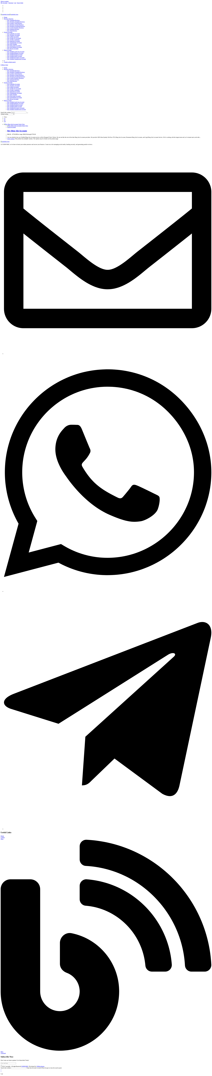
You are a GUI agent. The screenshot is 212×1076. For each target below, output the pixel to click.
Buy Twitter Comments (13, 90)
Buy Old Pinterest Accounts (14, 97)
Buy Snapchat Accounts (13, 91)
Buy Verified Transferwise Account (16, 109)
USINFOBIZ (24, 1066)
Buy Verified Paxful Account (14, 105)
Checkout (10, 3)
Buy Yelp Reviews (12, 81)
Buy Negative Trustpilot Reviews (16, 72)
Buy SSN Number (12, 94)
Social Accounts (8, 82)
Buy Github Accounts (13, 87)
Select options (11, 138)
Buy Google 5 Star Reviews (14, 73)
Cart (15, 3)
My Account (4, 3)
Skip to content (5, 1)
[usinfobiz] (107, 829)
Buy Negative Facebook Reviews (16, 76)
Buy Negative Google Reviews (15, 75)
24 (4, 120)
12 (4, 118)
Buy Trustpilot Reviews (13, 70)
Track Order (20, 3)
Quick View (21, 124)
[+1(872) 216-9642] (107, 591)
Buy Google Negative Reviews (15, 78)
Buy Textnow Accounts (13, 85)
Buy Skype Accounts (12, 99)
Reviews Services (8, 69)
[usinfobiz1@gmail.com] (107, 353)
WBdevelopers (40, 1066)
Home (5, 67)
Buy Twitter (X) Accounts (14, 88)
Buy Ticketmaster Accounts (14, 93)
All (5, 121)
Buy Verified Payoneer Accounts (15, 108)
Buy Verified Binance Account (15, 103)
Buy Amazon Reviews (13, 79)
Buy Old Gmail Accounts (14, 96)
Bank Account (8, 100)
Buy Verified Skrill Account (14, 106)
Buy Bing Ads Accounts (17, 131)
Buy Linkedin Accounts (13, 84)
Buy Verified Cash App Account (15, 102)
